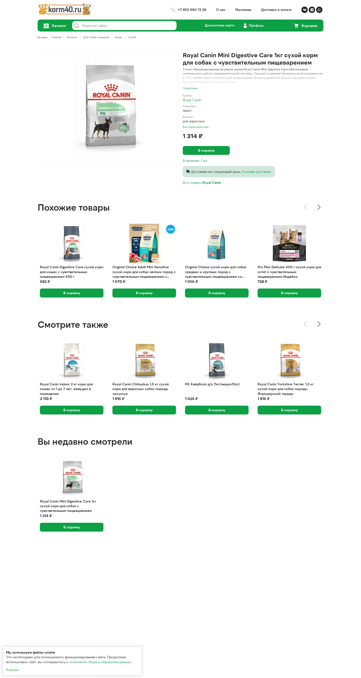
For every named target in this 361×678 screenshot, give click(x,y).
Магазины (243, 10)
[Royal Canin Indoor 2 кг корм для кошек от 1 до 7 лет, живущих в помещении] (71, 360)
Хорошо (12, 669)
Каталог (72, 37)
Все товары (202, 182)
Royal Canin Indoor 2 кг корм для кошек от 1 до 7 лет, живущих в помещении (66, 389)
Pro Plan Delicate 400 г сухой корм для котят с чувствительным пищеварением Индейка (289, 271)
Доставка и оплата (276, 10)
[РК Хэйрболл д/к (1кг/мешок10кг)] (217, 360)
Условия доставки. (257, 172)
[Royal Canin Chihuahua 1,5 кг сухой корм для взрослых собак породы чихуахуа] (144, 360)
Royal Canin (192, 100)
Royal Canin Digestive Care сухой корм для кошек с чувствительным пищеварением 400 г (71, 271)
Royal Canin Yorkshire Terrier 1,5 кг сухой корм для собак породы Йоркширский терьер (286, 389)
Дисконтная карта (219, 25)
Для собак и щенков (96, 37)
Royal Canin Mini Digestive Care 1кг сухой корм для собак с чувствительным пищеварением (68, 506)
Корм (118, 37)
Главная (56, 37)
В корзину (206, 150)
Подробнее (190, 88)
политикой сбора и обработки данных (100, 662)
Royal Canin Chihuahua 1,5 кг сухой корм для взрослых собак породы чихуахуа (140, 389)
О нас (220, 10)
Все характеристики (196, 126)
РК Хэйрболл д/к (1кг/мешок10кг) (212, 384)
